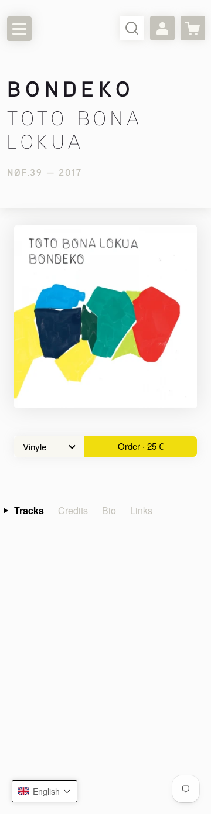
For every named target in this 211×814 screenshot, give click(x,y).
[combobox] (49, 446)
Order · (141, 446)
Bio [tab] (109, 510)
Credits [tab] (73, 510)
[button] (44, 791)
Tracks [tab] (29, 510)
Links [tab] (141, 510)
